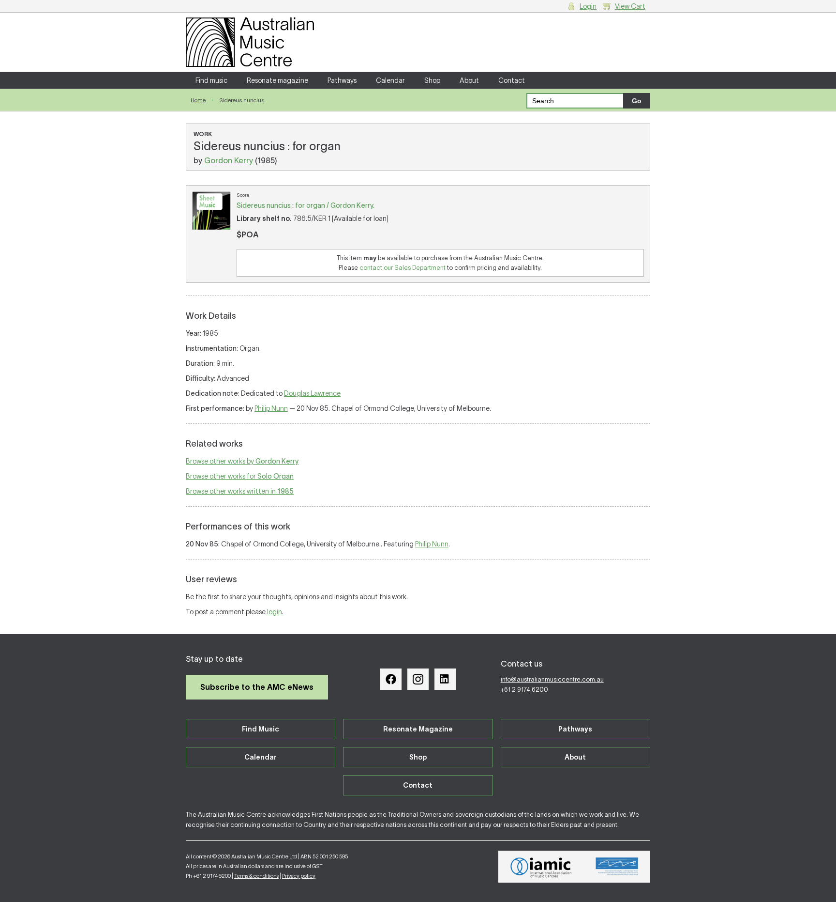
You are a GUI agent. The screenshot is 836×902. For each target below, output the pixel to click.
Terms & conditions (256, 876)
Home (198, 100)
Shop (432, 80)
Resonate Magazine (418, 729)
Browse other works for (240, 476)
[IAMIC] (541, 867)
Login (588, 6)
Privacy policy (298, 876)
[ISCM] (617, 867)
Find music (211, 80)
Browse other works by (242, 461)
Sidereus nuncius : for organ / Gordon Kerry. (305, 205)
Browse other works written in (240, 491)
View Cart (630, 6)
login (274, 612)
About (469, 80)
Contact (511, 80)
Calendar (390, 80)
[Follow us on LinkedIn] (445, 679)
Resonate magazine (277, 80)
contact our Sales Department (402, 267)
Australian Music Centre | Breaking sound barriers (250, 42)
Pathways (342, 80)
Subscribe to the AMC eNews (257, 687)
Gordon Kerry (228, 160)
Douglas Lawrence (312, 393)
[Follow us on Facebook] (391, 679)
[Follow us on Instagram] (418, 679)
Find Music (260, 729)
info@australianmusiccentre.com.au (552, 679)
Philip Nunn (271, 408)
